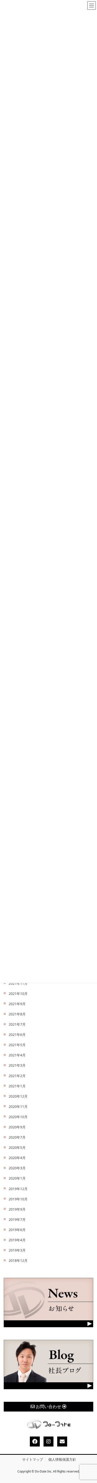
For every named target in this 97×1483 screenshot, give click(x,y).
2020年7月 (17, 1137)
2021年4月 (17, 1055)
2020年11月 (18, 1106)
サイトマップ (32, 1459)
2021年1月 (17, 1086)
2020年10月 (18, 1116)
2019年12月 (18, 1188)
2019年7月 (17, 1219)
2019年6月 (17, 1229)
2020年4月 (17, 1157)
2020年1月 (17, 1178)
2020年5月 (17, 1147)
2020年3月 (17, 1168)
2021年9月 (17, 1003)
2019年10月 (18, 1199)
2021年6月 (17, 1034)
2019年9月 (17, 1209)
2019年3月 (17, 1250)
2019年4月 (17, 1240)
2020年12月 (18, 1096)
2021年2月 (17, 1075)
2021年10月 (18, 993)
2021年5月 (17, 1044)
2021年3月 (17, 1065)
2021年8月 (17, 1014)
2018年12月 (18, 1260)
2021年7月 (17, 1024)
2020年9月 (17, 1127)
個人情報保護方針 (62, 1459)
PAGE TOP (89, 1434)
